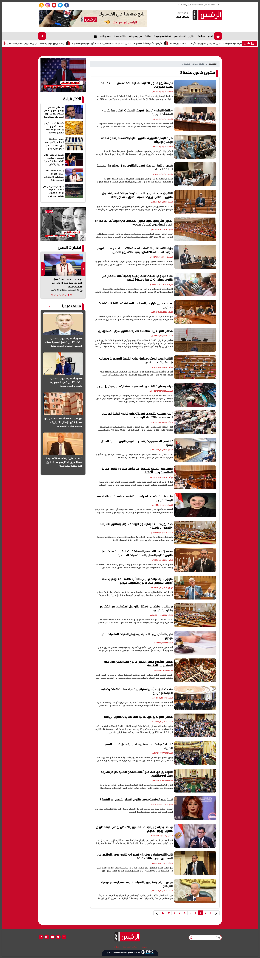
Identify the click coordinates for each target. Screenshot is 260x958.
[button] (71, 295)
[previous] (216, 913)
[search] (42, 36)
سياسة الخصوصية (130, 947)
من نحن (144, 947)
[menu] (95, 36)
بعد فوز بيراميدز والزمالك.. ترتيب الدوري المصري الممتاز (76, 43)
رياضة (148, 36)
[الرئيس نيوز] (207, 15)
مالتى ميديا (120, 36)
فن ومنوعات (135, 36)
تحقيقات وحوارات (162, 36)
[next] (156, 913)
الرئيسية (212, 64)
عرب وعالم (105, 36)
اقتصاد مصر (180, 36)
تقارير (192, 36)
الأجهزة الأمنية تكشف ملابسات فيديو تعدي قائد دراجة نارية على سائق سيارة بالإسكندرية (158, 43)
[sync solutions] (147, 953)
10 (163, 913)
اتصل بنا (116, 947)
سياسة (201, 36)
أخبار (210, 36)
